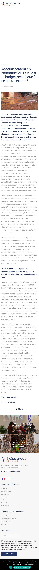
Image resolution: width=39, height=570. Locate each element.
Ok (11, 567)
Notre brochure (5, 494)
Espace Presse (5, 503)
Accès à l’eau (5, 516)
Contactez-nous (6, 497)
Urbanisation (5, 524)
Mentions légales (6, 506)
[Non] (37, 564)
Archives (3, 500)
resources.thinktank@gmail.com (10, 471)
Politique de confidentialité (22, 567)
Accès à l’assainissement (8, 518)
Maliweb (11, 402)
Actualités (4, 65)
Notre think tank (6, 491)
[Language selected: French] (6, 478)
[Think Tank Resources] (10, 3)
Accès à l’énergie (6, 521)
